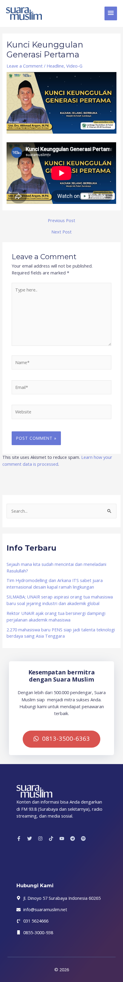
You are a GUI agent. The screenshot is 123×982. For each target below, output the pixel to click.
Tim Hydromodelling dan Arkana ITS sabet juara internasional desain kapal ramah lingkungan (55, 583)
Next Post (61, 232)
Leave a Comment (25, 66)
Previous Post (61, 220)
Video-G (74, 66)
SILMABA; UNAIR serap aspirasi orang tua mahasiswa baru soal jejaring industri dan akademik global (60, 600)
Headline (55, 66)
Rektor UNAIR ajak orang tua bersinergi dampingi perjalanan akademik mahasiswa (56, 616)
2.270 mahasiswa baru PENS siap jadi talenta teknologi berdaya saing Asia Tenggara (61, 633)
